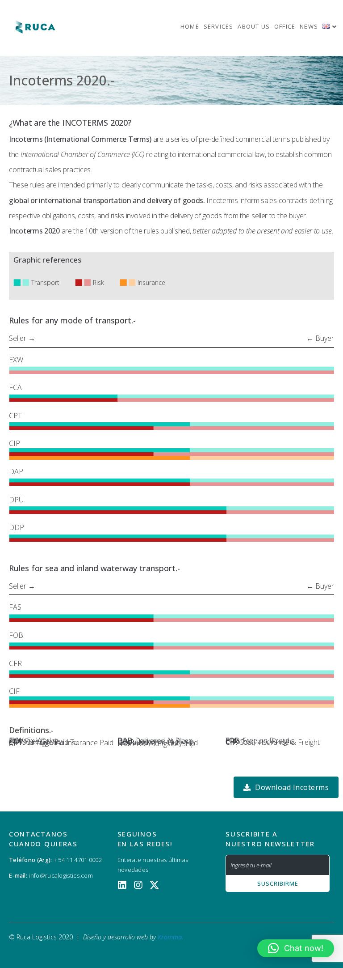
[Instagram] (138, 885)
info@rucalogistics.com (60, 875)
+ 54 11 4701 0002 (78, 860)
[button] (295, 948)
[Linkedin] (122, 885)
